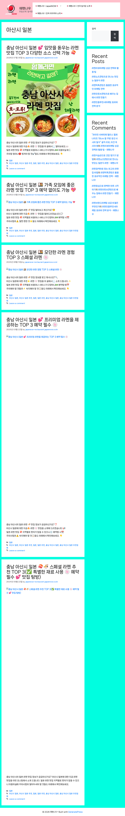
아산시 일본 (13, 163)
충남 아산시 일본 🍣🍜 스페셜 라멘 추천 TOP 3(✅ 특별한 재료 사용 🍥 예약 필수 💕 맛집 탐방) (42, 571)
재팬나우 (25, 8)
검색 (94, 29)
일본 (11, 161)
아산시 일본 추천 (25, 163)
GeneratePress (75, 812)
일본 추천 (41, 163)
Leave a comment (17, 169)
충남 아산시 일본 (52, 163)
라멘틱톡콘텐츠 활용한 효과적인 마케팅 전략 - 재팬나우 (105, 176)
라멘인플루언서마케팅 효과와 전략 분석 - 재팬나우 (105, 210)
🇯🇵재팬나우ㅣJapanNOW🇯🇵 (46, 6)
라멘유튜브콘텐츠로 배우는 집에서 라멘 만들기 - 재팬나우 (105, 193)
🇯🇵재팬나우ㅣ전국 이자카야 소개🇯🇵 (49, 13)
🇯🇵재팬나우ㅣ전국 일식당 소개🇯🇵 (79, 6)
